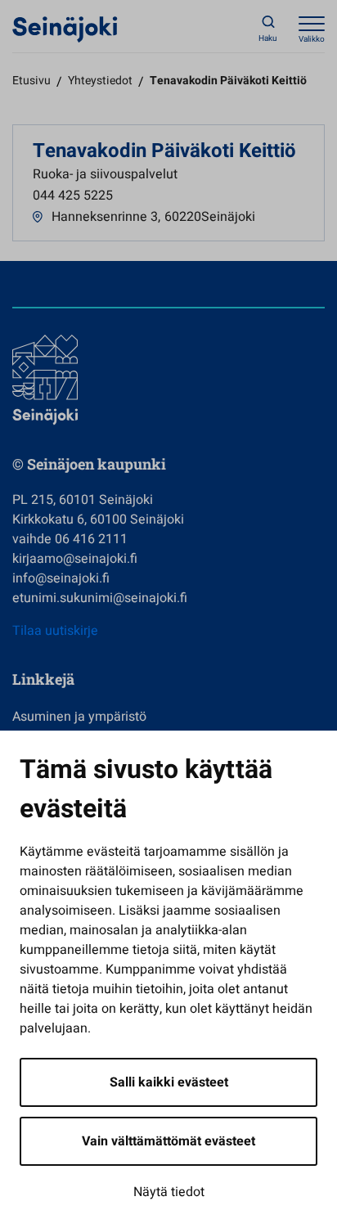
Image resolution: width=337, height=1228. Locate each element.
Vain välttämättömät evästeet (168, 1141)
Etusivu (31, 80)
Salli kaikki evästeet (169, 1082)
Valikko (312, 39)
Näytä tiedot (168, 1192)
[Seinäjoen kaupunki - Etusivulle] (65, 28)
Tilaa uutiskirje (55, 631)
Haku (267, 38)
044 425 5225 (73, 195)
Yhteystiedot (100, 80)
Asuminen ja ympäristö (79, 716)
